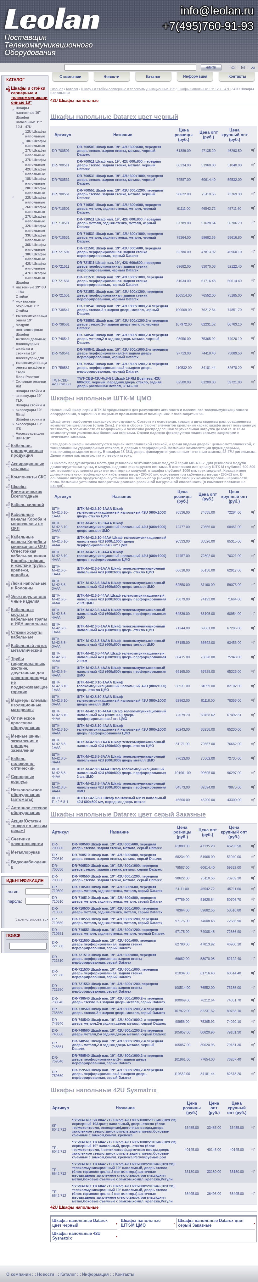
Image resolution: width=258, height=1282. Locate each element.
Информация (95, 1274)
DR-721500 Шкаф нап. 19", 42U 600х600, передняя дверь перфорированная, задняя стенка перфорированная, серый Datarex (114, 944)
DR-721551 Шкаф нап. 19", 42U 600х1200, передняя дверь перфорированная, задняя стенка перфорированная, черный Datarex (120, 295)
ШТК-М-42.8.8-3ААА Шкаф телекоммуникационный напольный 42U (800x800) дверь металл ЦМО (121, 758)
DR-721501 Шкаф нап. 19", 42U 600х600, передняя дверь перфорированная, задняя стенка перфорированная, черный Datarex (119, 252)
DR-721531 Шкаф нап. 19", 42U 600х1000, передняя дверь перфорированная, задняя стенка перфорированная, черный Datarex (120, 281)
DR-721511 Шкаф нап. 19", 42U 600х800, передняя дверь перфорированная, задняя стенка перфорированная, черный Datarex (119, 266)
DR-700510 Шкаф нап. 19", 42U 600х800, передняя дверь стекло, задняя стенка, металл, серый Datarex (117, 857)
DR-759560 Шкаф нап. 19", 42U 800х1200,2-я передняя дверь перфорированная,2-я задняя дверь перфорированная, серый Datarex (117, 1073)
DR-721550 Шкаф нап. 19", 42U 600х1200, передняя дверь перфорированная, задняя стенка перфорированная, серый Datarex (115, 987)
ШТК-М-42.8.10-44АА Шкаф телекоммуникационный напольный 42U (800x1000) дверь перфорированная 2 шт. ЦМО (121, 715)
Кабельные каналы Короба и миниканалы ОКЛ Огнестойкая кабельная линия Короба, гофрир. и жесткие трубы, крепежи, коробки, (29, 556)
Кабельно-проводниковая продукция (27, 450)
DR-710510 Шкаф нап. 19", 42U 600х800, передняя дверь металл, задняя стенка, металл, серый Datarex (117, 899)
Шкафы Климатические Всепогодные (26, 491)
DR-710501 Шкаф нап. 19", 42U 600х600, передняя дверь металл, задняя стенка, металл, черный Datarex (119, 208)
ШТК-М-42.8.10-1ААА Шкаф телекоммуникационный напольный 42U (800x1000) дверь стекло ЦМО (121, 686)
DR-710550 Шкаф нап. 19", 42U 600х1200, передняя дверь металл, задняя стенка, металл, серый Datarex (117, 921)
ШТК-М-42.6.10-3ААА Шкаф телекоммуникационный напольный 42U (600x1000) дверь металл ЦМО (121, 526)
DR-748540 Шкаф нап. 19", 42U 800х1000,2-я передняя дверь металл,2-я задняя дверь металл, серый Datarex (119, 1021)
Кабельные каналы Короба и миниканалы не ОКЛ (28, 521)
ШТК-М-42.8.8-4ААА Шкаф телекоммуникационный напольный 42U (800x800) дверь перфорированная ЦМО (121, 787)
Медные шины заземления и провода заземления (26, 743)
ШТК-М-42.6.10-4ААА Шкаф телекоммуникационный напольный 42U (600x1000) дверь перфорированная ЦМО (121, 555)
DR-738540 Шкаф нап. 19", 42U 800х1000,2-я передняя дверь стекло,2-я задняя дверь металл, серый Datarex (118, 1000)
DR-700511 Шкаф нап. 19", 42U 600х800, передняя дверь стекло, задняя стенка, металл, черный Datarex (119, 165)
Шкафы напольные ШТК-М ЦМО (140, 1223)
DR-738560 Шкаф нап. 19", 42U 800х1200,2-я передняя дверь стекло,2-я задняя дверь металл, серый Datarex (118, 1011)
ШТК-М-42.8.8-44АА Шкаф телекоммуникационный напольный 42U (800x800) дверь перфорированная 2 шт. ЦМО (121, 772)
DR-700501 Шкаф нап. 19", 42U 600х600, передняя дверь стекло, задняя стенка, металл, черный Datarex (119, 150)
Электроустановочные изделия (28, 599)
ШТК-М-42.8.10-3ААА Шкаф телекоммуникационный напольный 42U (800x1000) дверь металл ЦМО (121, 700)
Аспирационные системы (27, 466)
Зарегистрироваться (31, 919)
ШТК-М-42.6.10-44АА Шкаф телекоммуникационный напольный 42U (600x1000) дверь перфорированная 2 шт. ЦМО (121, 541)
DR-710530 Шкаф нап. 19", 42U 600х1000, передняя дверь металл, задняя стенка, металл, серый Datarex (117, 910)
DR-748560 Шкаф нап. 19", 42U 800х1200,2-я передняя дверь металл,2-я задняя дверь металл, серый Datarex (119, 1032)
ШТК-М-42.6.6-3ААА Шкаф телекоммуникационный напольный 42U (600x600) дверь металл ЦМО (121, 584)
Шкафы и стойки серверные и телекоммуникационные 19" (29, 95)
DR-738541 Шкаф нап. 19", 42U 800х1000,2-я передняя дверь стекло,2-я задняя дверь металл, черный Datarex (122, 309)
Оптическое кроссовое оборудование (25, 723)
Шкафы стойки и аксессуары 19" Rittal (30, 409)
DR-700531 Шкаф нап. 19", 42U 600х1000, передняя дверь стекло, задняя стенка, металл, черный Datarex (120, 179)
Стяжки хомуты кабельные (26, 634)
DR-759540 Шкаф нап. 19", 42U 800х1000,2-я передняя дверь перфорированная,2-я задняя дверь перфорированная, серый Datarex (117, 1059)
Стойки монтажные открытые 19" (27, 301)
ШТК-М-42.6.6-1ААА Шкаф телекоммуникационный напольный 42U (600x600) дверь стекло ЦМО (121, 570)
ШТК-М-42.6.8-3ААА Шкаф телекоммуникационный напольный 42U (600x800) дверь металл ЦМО (121, 642)
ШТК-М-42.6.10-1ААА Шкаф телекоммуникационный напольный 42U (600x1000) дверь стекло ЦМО (121, 512)
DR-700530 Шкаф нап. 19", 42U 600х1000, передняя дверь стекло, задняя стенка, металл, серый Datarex (117, 867)
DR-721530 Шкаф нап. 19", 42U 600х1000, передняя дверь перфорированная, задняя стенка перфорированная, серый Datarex (115, 973)
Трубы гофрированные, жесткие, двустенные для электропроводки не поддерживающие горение (29, 675)
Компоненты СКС (28, 477)
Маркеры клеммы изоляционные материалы (29, 705)
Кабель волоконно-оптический (23, 763)
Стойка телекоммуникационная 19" (31, 315)
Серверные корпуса (22, 779)
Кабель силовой (27, 504)
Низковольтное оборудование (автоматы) (26, 795)
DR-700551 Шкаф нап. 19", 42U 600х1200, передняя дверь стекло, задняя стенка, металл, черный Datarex (120, 194)
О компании (18, 1274)
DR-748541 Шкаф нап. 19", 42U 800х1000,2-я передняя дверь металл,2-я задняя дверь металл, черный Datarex (122, 338)
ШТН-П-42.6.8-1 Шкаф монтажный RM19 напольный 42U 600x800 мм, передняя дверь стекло (121, 800)
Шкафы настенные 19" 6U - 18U (31, 287)
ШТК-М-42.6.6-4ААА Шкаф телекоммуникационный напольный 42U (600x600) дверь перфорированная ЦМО (121, 613)
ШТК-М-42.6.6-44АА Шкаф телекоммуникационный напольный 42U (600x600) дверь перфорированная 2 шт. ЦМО (121, 599)
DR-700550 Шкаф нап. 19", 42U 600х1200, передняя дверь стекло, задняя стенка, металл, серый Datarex (117, 878)
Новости (45, 1274)
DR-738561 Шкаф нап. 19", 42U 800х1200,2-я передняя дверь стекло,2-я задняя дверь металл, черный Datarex (122, 324)
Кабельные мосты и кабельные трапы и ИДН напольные (29, 616)
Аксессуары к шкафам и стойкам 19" (27, 348)
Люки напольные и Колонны (28, 585)
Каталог (72, 89)
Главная (56, 89)
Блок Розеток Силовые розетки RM (31, 381)
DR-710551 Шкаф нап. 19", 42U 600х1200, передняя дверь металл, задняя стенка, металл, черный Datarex (118, 931)
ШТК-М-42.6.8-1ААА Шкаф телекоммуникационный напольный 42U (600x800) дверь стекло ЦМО (121, 628)
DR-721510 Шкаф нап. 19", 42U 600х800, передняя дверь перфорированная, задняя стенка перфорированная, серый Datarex (114, 958)
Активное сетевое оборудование (29, 810)
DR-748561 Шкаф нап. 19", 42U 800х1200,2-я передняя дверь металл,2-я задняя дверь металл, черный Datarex (117, 1045)
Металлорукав (25, 852)
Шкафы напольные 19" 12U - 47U (29, 122)
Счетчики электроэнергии (27, 841)
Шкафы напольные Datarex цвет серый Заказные (211, 1223)
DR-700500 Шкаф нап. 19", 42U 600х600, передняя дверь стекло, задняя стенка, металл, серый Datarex (117, 846)
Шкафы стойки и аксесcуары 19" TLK (30, 395)
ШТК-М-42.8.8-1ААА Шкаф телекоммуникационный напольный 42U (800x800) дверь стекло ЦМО (121, 744)
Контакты (124, 1274)
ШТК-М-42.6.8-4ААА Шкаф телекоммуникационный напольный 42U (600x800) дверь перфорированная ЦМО (121, 671)
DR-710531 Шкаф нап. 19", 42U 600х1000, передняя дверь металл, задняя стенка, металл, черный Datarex (120, 237)
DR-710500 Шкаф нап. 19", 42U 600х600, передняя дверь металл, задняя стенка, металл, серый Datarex (117, 889)
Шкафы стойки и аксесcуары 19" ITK (30, 424)
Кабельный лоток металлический (29, 648)
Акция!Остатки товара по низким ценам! (29, 826)
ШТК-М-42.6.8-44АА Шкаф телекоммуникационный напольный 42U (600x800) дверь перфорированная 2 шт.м (121, 657)
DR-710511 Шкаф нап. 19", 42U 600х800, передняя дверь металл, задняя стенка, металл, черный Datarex (119, 223)
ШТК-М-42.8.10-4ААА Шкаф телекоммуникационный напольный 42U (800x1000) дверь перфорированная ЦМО (121, 729)
